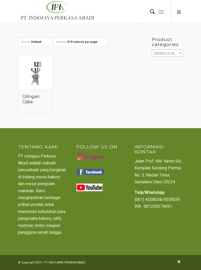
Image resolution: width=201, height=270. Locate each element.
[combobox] (167, 53)
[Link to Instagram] (179, 12)
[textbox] (167, 53)
